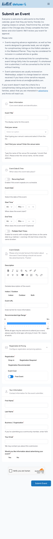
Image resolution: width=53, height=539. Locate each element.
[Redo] (41, 275)
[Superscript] (30, 271)
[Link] (35, 271)
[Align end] (17, 275)
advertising (43, 90)
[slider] (5, 323)
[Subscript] (26, 271)
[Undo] (37, 275)
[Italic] (13, 271)
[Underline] (17, 271)
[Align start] (8, 275)
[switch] (7, 179)
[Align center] (13, 275)
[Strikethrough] (22, 271)
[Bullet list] (27, 275)
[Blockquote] (23, 275)
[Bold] (8, 271)
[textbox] (26, 281)
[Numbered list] (31, 275)
